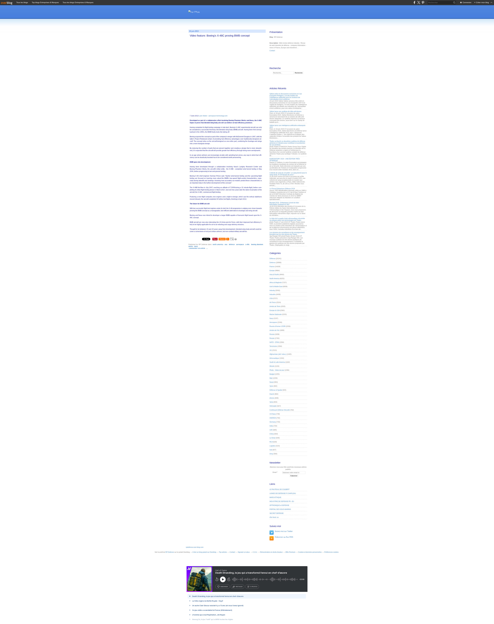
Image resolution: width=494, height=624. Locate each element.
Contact (272, 51)
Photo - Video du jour (277, 370)
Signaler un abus (244, 552)
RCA (271, 442)
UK (271, 350)
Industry (272, 290)
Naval (272, 382)
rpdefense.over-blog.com (194, 547)
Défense (272, 258)
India (271, 426)
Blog (271, 37)
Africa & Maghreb (276, 282)
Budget (272, 374)
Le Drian (273, 438)
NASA (196, 246)
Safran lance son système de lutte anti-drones (285, 111)
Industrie (273, 294)
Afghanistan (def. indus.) (278, 354)
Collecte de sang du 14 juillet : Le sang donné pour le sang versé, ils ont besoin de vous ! (288, 174)
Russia (272, 334)
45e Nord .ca (274, 517)
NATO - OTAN (274, 342)
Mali (271, 378)
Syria (271, 402)
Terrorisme (273, 346)
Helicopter (273, 406)
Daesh (272, 394)
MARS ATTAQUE (275, 497)
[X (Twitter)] (418, 2)
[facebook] (414, 2)
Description (274, 43)
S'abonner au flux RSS (284, 537)
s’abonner (224, 586)
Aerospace (240, 244)
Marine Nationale (276, 314)
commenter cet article (197, 248)
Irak (271, 450)
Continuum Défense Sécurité (280, 410)
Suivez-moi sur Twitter (284, 531)
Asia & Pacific (274, 274)
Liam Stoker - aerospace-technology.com (213, 116)
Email (275, 472)
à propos (253, 586)
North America (218, 244)
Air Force (273, 302)
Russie (272, 338)
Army (271, 454)
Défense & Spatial (276, 390)
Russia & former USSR (277, 326)
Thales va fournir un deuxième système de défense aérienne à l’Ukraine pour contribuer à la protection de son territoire (287, 143)
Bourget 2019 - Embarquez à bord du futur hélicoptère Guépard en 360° (284, 203)
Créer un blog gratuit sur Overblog (204, 552)
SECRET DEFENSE (277, 513)
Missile (272, 366)
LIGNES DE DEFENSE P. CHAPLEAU (283, 493)
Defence (232, 244)
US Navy (273, 414)
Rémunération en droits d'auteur (271, 552)
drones (272, 398)
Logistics (273, 446)
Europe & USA (275, 310)
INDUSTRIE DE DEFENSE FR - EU (282, 501)
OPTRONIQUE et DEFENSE (279, 505)
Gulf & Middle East (276, 286)
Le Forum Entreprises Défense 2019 (282, 189)
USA (226, 244)
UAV (271, 430)
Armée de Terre (275, 306)
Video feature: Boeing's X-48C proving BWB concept (220, 35)
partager (239, 586)
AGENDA (273, 418)
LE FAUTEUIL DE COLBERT (279, 489)
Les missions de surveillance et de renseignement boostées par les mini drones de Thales (287, 233)
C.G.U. (255, 552)
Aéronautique (274, 358)
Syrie (271, 386)
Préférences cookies (331, 552)
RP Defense (169, 552)
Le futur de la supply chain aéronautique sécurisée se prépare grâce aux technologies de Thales (287, 219)
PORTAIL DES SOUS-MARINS (280, 509)
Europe (272, 270)
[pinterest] (423, 2)
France (272, 266)
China (272, 434)
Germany (273, 422)
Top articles (223, 552)
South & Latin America (277, 362)
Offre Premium (290, 552)
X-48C (247, 244)
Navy (271, 318)
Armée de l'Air (274, 330)
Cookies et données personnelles (310, 552)
